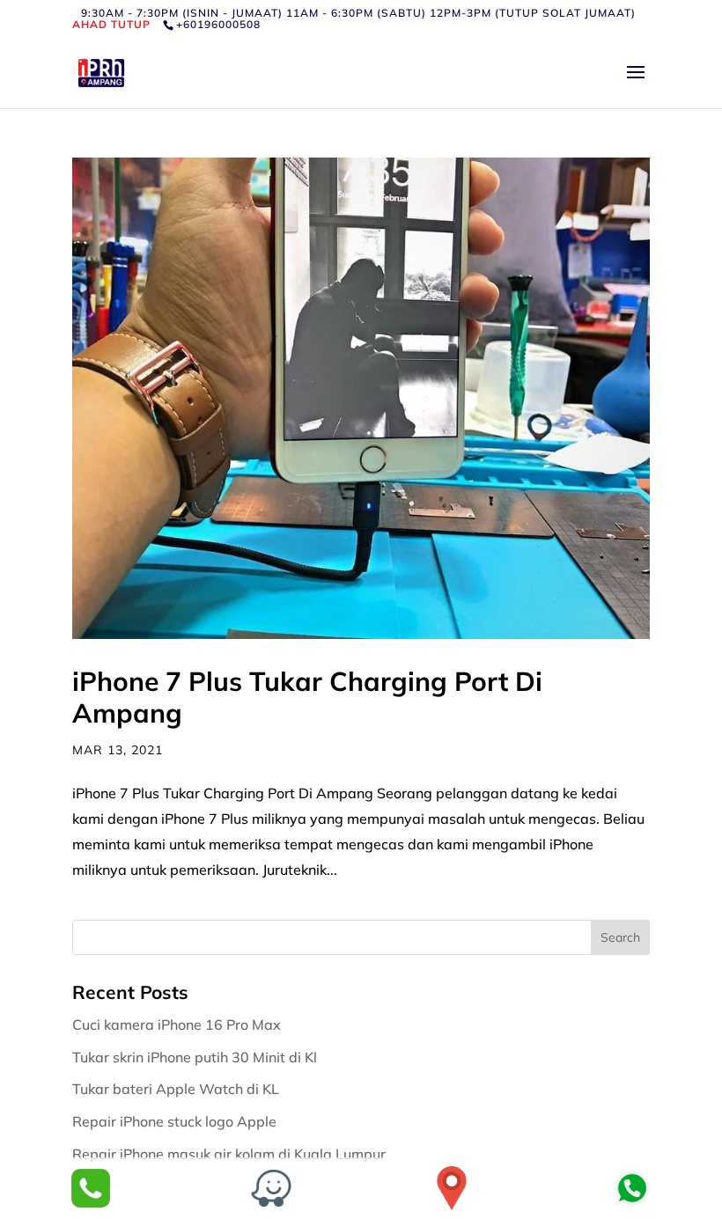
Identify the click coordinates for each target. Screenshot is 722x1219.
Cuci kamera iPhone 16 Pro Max (178, 1024)
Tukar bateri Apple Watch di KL (177, 1089)
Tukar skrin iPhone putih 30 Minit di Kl (196, 1057)
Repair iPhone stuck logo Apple (176, 1121)
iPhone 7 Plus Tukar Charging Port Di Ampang (307, 697)
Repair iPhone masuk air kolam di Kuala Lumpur (230, 1154)
